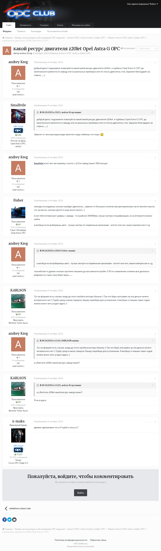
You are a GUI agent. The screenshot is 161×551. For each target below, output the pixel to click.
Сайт (8, 25)
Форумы (7, 31)
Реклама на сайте (81, 25)
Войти (80, 492)
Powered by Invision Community (80, 546)
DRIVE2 (18, 146)
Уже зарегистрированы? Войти (142, 4)
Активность (25, 25)
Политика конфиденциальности (71, 540)
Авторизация (129, 48)
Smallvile (38, 163)
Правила (21, 31)
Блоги (60, 25)
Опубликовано (48, 62)
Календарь (36, 31)
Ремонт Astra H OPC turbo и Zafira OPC (71, 53)
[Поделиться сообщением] (155, 62)
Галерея (44, 25)
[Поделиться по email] (14, 519)
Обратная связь (98, 540)
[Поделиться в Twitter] (9, 519)
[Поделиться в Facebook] (4, 519)
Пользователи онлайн (57, 31)
